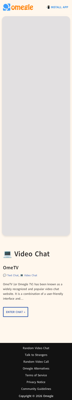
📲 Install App (57, 7)
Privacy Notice (36, 382)
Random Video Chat (36, 348)
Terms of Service (36, 375)
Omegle (48, 396)
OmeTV (10, 267)
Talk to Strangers (36, 355)
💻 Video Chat (28, 275)
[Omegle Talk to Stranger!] (18, 7)
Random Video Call (36, 362)
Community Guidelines (36, 389)
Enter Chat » (14, 313)
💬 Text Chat (11, 275)
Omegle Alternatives (36, 368)
